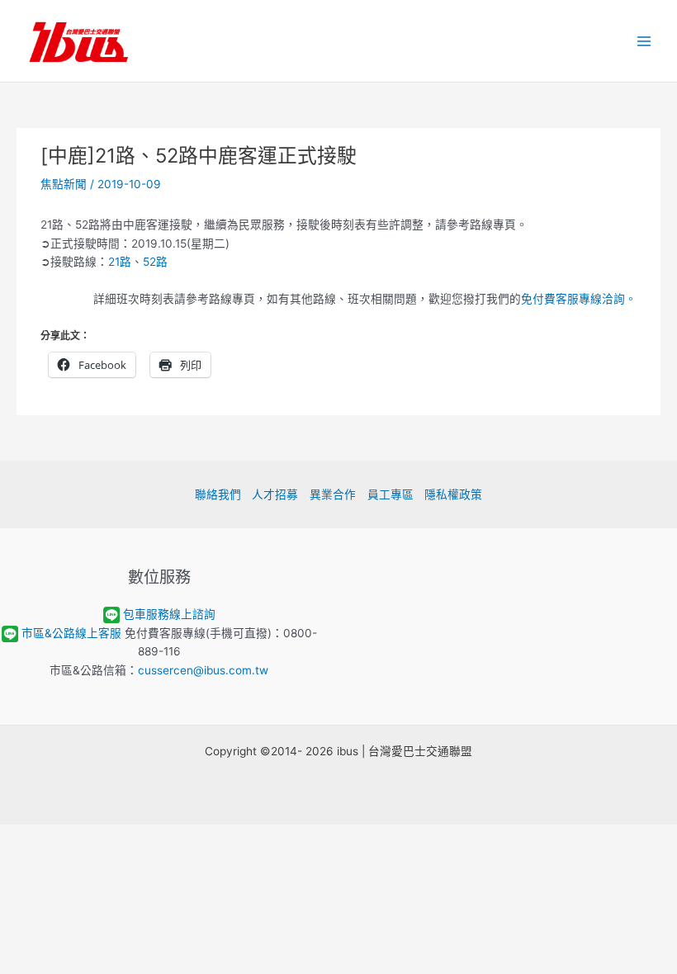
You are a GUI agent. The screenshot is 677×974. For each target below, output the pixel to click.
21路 (119, 261)
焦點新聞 (63, 184)
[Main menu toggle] (644, 41)
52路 (155, 261)
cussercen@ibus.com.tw (203, 670)
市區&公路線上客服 (71, 633)
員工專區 (390, 494)
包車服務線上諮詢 (169, 614)
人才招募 (275, 494)
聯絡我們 (218, 494)
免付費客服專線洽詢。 (579, 298)
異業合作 (333, 494)
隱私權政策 (453, 494)
